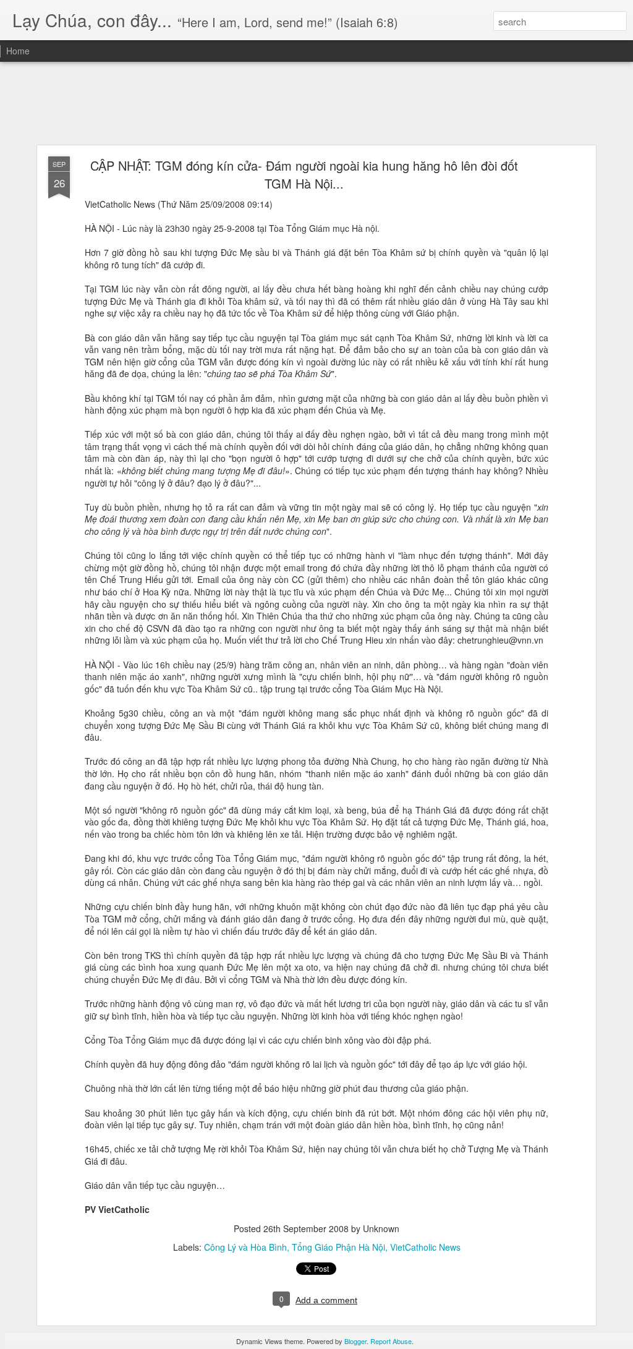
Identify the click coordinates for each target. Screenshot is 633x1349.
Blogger (355, 1341)
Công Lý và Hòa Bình (245, 1247)
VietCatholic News (425, 1247)
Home (18, 51)
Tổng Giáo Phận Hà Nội (338, 1247)
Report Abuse (391, 1341)
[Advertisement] (316, 104)
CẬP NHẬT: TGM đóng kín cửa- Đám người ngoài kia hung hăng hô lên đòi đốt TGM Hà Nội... (304, 174)
